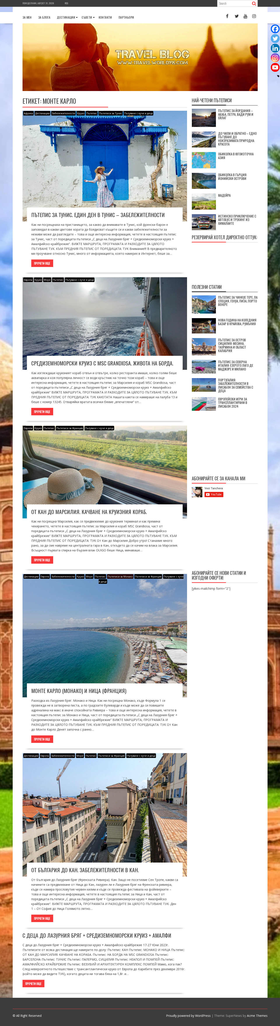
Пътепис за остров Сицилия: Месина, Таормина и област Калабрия (232, 345)
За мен (27, 17)
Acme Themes (257, 1016)
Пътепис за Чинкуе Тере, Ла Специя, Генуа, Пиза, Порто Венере (237, 301)
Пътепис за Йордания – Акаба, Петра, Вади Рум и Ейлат (235, 114)
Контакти (105, 17)
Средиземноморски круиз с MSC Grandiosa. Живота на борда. (102, 363)
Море (47, 279)
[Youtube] (275, 67)
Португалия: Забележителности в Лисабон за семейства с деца (235, 385)
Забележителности (63, 113)
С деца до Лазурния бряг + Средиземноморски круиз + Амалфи (97, 935)
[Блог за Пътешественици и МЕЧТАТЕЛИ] (140, 90)
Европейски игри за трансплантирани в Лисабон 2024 (232, 402)
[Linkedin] (275, 48)
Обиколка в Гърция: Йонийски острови (232, 176)
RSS (66, 3)
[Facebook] (275, 29)
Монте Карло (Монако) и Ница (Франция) (78, 691)
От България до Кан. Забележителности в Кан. (85, 870)
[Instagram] (275, 57)
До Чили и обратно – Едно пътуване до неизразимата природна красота (237, 139)
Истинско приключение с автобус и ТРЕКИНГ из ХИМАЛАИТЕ (237, 220)
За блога (44, 17)
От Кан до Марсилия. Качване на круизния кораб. (89, 512)
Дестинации (66, 17)
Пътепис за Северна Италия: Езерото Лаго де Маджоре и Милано (235, 365)
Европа (28, 279)
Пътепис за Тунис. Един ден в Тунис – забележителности (98, 215)
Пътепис (91, 113)
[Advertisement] (225, 534)
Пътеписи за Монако (120, 576)
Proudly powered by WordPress (188, 1016)
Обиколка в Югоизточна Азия (236, 155)
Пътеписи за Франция (69, 428)
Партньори (126, 17)
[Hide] (278, 76)
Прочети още (42, 263)
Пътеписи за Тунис (110, 113)
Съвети (87, 17)
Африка (28, 113)
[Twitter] (275, 38)
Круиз (80, 113)
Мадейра (224, 195)
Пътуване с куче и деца (138, 113)
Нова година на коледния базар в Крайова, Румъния (237, 321)
